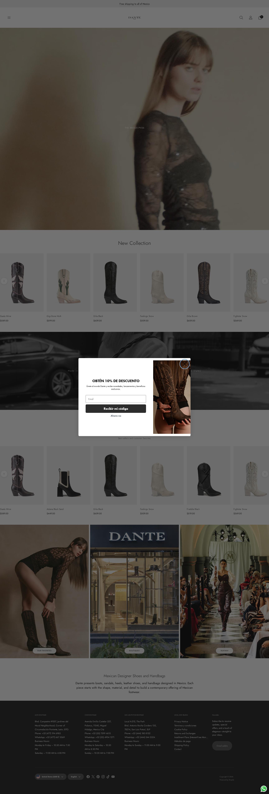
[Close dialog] (184, 364)
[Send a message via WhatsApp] (263, 788)
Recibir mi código (116, 409)
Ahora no (116, 415)
